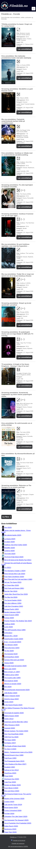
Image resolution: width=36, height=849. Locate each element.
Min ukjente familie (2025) (12, 535)
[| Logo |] (14, 10)
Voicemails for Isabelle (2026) (14, 713)
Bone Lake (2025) (10, 669)
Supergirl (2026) (9, 728)
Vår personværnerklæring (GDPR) (18, 846)
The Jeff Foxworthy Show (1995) (15, 630)
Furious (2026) (9, 618)
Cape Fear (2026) (10, 782)
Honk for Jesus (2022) (11, 699)
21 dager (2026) (9, 542)
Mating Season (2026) (11, 716)
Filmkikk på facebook (19, 840)
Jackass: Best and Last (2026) (14, 660)
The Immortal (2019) (11, 654)
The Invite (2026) (9, 554)
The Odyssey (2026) (11, 645)
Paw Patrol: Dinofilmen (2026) (14, 576)
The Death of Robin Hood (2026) (15, 746)
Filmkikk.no (13, 837)
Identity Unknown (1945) (12, 612)
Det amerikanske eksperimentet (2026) (17, 690)
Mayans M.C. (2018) (11, 636)
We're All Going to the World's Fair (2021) (17, 560)
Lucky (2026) (8, 627)
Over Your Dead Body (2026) (13, 734)
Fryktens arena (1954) (11, 675)
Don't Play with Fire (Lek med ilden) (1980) (18, 579)
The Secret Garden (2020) (12, 600)
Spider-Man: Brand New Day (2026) (16, 594)
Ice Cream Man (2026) (11, 585)
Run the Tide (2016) (10, 591)
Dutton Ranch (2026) (11, 826)
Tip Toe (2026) (9, 651)
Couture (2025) (9, 801)
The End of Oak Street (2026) (13, 557)
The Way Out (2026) (10, 597)
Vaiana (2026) (9, 663)
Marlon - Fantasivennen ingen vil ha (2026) (18, 752)
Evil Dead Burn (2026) (11, 657)
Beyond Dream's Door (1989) (13, 755)
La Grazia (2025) (9, 539)
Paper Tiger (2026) (10, 832)
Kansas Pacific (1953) (11, 609)
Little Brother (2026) (10, 693)
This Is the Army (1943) (11, 648)
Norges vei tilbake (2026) (12, 785)
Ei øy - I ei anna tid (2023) (12, 642)
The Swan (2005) (10, 740)
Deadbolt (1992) (9, 767)
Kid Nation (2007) (10, 743)
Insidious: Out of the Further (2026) (15, 545)
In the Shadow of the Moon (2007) (15, 764)
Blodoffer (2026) (9, 548)
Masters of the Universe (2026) (14, 798)
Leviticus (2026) (9, 624)
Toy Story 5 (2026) (10, 749)
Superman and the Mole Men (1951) (16, 722)
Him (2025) (8, 527)
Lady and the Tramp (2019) (13, 804)
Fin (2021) (7, 567)
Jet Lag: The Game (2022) (12, 582)
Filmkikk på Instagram (18, 843)
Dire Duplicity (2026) (11, 681)
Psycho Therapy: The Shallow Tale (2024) (18, 621)
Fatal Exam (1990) (10, 758)
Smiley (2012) (8, 719)
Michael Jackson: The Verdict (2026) (16, 731)
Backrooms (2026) (10, 829)
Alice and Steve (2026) (11, 791)
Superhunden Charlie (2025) (13, 639)
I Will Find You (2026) (11, 737)
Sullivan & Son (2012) (11, 770)
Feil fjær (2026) (9, 813)
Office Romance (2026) (11, 725)
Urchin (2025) (8, 702)
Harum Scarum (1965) (11, 615)
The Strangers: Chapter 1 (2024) (14, 571)
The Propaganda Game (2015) (14, 761)
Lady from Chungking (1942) (13, 606)
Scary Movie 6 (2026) (11, 788)
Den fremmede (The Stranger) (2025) (16, 820)
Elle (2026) (8, 687)
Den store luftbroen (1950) (12, 603)
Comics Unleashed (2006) (13, 810)
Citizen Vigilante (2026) (12, 696)
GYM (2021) (8, 633)
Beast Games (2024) (11, 807)
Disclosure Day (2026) (11, 779)
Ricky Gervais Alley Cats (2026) (14, 574)
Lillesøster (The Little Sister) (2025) (15, 816)
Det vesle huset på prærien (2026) (15, 666)
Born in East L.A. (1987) (12, 672)
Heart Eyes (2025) (10, 773)
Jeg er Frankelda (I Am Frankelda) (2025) (17, 823)
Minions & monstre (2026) (12, 684)
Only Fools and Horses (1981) (14, 588)
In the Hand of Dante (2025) (13, 705)
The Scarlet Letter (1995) (12, 678)
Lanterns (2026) (9, 550)
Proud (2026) (8, 776)
